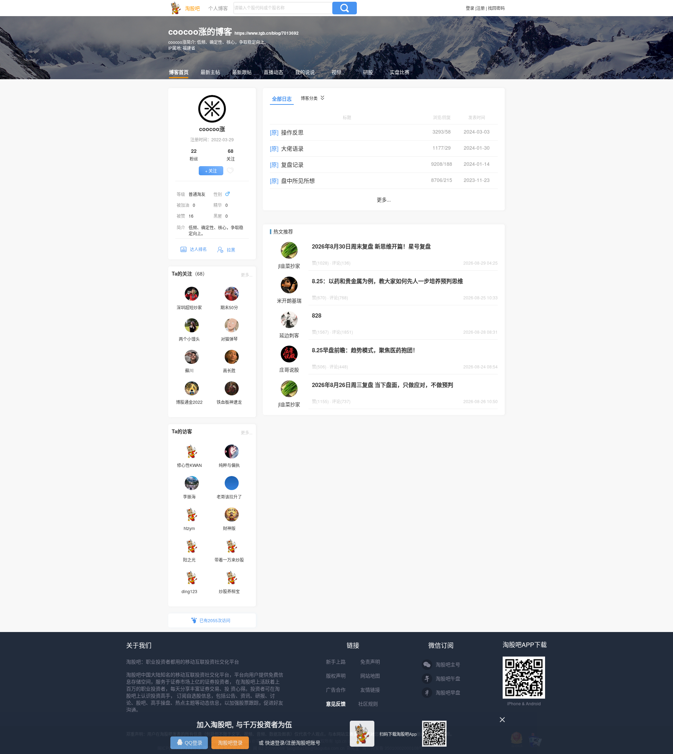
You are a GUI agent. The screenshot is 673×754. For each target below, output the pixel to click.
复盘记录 (292, 165)
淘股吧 (192, 8)
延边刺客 (289, 335)
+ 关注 (211, 171)
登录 (470, 8)
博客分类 (310, 98)
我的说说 (305, 71)
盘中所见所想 (298, 181)
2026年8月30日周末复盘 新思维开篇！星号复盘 (371, 246)
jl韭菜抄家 (289, 265)
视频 (336, 71)
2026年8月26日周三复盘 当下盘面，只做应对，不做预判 (382, 385)
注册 (480, 8)
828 (316, 315)
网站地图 (370, 676)
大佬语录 (292, 148)
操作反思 (292, 132)
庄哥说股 (289, 369)
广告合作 (336, 690)
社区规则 (368, 704)
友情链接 (370, 690)
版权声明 (336, 676)
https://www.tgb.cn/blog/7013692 (266, 33)
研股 (368, 71)
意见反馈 (336, 704)
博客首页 (179, 71)
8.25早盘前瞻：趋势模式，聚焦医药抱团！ (365, 350)
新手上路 (336, 662)
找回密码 (496, 8)
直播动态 (273, 71)
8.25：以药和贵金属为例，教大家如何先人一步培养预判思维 (387, 281)
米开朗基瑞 (289, 300)
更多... (246, 275)
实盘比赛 (399, 71)
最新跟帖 (242, 71)
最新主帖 (210, 71)
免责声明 (370, 662)
